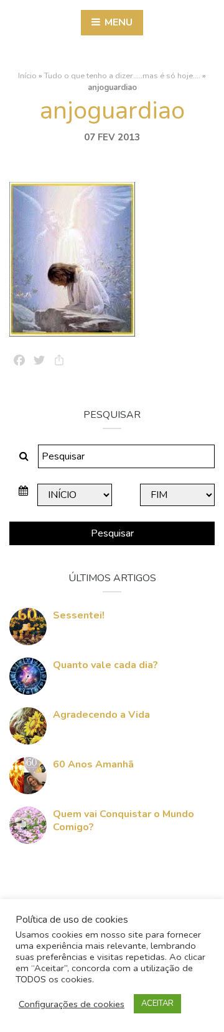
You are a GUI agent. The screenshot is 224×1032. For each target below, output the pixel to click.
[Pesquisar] (24, 456)
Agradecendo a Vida (101, 715)
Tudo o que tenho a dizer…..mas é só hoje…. (122, 75)
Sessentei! (79, 615)
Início (27, 75)
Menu (117, 22)
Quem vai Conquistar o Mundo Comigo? (123, 820)
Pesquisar (112, 533)
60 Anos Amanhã (93, 764)
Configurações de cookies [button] (71, 1004)
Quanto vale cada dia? (105, 665)
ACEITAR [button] (157, 1003)
